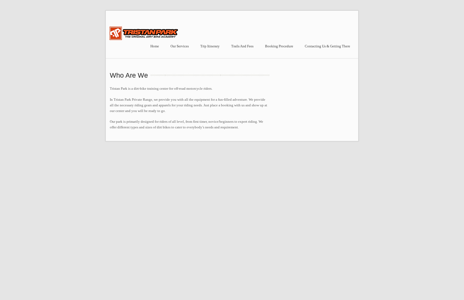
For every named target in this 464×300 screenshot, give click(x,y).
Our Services (180, 46)
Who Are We (129, 75)
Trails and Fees (242, 46)
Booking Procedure (279, 46)
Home (154, 46)
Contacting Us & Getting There (327, 46)
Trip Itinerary (210, 46)
